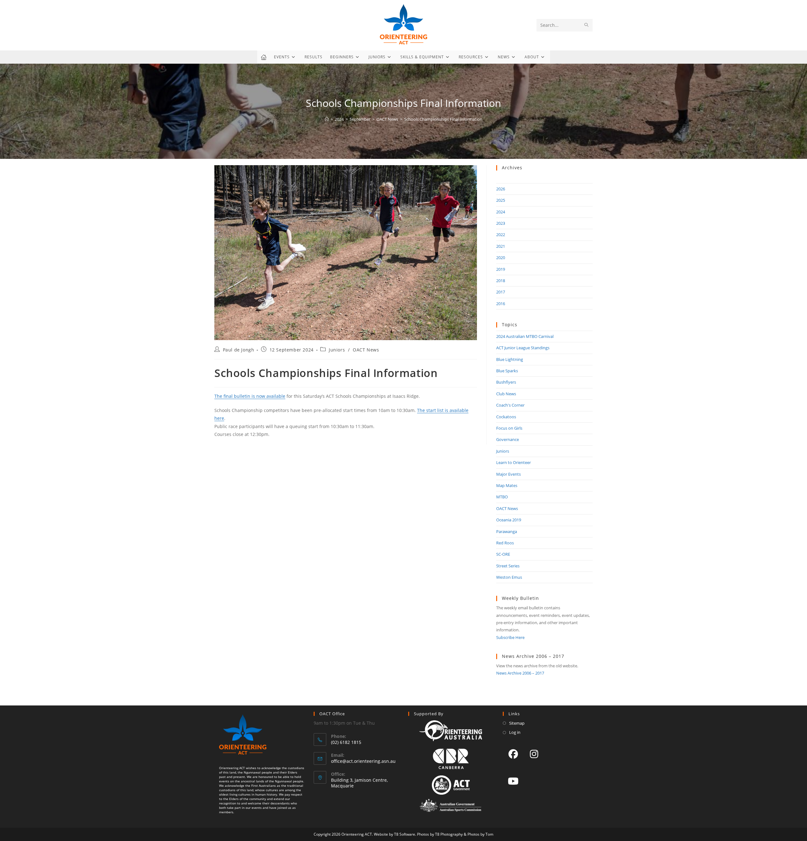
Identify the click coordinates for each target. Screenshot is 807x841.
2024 (500, 212)
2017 (500, 292)
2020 (500, 257)
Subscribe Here (510, 637)
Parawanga (506, 531)
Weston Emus (509, 577)
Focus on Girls (509, 428)
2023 (500, 223)
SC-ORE (503, 554)
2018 (500, 280)
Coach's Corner (510, 405)
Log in (514, 732)
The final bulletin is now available (249, 396)
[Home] (327, 119)
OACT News (366, 350)
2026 (500, 189)
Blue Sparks (507, 371)
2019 (500, 269)
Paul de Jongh (238, 350)
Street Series (508, 566)
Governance (507, 439)
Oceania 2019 (508, 520)
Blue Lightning (509, 359)
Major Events (508, 474)
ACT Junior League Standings (522, 348)
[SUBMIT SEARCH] (587, 25)
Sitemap (517, 723)
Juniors (337, 350)
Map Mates (506, 485)
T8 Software (404, 834)
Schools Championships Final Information (443, 119)
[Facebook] (513, 753)
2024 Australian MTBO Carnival (525, 336)
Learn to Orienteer (513, 462)
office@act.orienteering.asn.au (363, 761)
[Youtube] (513, 780)
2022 (500, 234)
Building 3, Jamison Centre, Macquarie (359, 783)
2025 (500, 200)
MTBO (502, 497)
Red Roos (505, 543)
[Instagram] (534, 753)
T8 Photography (449, 834)
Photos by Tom (480, 834)
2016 (500, 303)
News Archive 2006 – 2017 (520, 673)
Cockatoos (506, 417)
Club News (506, 394)
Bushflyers (506, 382)
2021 (500, 246)
